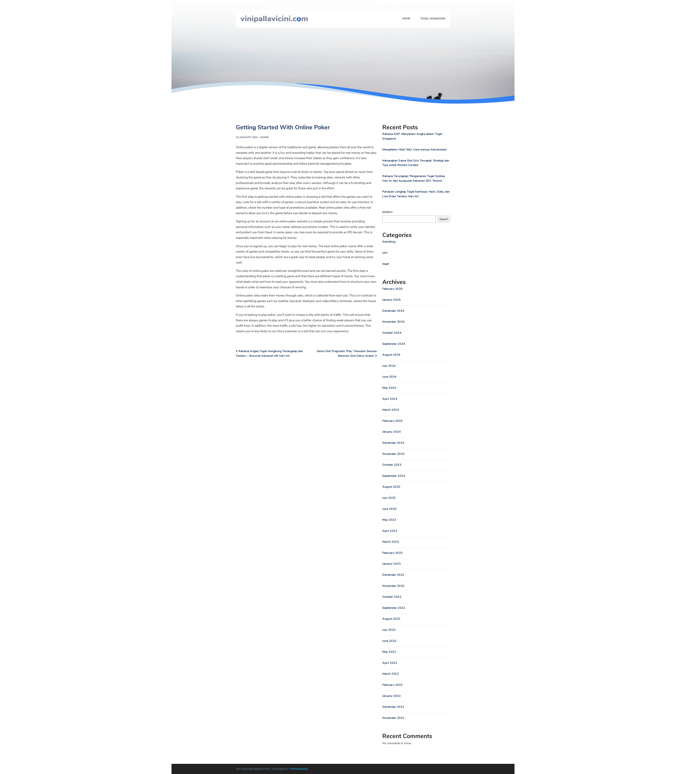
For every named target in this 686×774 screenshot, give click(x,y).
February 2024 (392, 421)
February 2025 (392, 289)
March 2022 (390, 674)
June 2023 (389, 509)
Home (406, 18)
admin (264, 137)
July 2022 (389, 630)
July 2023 (389, 498)
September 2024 (393, 344)
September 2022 (393, 608)
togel (385, 264)
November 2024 (393, 322)
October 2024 (391, 333)
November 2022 (393, 586)
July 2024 (389, 366)
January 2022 (391, 696)
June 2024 (389, 377)
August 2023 (391, 487)
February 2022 (392, 685)
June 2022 (389, 641)
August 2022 (391, 619)
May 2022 (389, 652)
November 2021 (393, 718)
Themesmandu (299, 769)
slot (384, 253)
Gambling (388, 242)
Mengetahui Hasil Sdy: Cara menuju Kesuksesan (414, 149)
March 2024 (390, 410)
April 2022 (389, 663)
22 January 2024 (247, 137)
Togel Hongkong (433, 18)
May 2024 (389, 388)
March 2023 (390, 542)
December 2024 (393, 311)
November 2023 (393, 454)
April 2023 (389, 531)
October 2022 (391, 597)
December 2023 (393, 443)
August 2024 (391, 355)
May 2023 (389, 520)
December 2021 (393, 707)
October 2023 (391, 465)
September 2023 (393, 476)
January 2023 (391, 564)
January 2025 (391, 300)
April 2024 (389, 399)
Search (387, 212)
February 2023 (392, 553)
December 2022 (393, 575)
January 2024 (391, 432)
